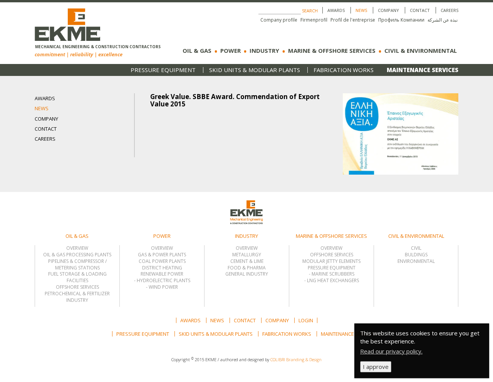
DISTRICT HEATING (162, 268)
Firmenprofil (313, 20)
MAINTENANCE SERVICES (422, 70)
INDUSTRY (264, 51)
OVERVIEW (77, 248)
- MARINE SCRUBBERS (331, 274)
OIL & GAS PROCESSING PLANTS (77, 255)
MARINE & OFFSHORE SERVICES (332, 51)
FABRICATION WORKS (344, 70)
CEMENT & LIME (246, 261)
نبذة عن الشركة (443, 20)
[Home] (67, 21)
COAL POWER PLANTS (162, 261)
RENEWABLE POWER (162, 274)
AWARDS (336, 10)
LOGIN (305, 320)
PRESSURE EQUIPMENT (163, 70)
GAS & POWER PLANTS (162, 255)
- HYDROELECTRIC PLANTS (162, 281)
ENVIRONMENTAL (416, 261)
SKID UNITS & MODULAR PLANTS (254, 70)
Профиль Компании (401, 20)
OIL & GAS (197, 51)
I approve (376, 366)
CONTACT (420, 10)
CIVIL (416, 248)
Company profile (278, 20)
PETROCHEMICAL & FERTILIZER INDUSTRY (77, 297)
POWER (230, 51)
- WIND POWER (162, 287)
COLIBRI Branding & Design (296, 359)
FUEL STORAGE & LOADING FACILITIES (77, 277)
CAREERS (449, 10)
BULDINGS (416, 255)
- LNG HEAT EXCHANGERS (331, 281)
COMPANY (388, 10)
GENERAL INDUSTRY (246, 274)
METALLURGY (246, 255)
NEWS (361, 10)
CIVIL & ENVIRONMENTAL (420, 51)
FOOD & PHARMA (247, 268)
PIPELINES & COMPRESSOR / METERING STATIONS (77, 264)
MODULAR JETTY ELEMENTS (331, 261)
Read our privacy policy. (391, 351)
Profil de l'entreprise (352, 20)
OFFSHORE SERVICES (77, 287)
